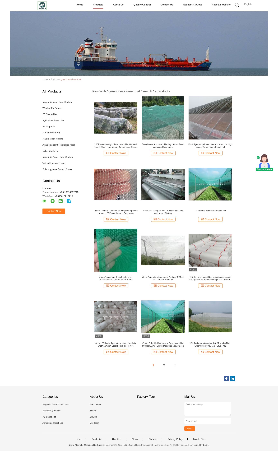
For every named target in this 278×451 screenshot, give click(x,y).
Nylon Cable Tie (50, 151)
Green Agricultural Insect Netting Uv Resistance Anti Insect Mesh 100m (115, 278)
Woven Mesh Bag (51, 132)
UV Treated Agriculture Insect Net (210, 210)
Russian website (221, 4)
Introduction (95, 404)
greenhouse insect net (71, 79)
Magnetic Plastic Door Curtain (57, 157)
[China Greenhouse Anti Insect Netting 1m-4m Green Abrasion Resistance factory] (163, 117)
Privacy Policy (175, 439)
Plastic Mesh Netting (52, 138)
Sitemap (152, 439)
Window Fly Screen (52, 108)
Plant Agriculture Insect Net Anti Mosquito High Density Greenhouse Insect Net (210, 145)
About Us (118, 4)
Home (79, 4)
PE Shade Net (49, 114)
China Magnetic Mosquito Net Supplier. (87, 445)
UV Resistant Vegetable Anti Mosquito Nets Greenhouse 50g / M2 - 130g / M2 (210, 344)
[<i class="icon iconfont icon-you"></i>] (174, 365)
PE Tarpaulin (48, 126)
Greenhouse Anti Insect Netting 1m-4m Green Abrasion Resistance (163, 145)
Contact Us (167, 4)
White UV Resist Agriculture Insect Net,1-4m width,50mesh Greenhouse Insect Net (115, 344)
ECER (206, 445)
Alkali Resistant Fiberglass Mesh (58, 145)
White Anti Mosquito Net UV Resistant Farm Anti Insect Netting (163, 211)
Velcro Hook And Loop (53, 163)
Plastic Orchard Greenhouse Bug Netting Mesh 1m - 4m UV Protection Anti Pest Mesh (116, 211)
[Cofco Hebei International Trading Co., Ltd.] (42, 5)
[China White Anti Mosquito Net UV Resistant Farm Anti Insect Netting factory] (163, 184)
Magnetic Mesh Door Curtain (57, 102)
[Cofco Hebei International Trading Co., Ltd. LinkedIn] (232, 378)
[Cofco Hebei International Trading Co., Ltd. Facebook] (226, 378)
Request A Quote (192, 4)
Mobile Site (199, 439)
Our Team (94, 423)
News (135, 439)
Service (93, 417)
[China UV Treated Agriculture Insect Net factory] (210, 184)
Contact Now (53, 211)
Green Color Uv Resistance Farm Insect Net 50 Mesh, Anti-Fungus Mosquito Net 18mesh (163, 344)
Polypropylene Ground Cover (57, 169)
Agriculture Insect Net (53, 120)
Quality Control (142, 4)
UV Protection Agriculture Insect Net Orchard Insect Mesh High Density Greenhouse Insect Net (115, 145)
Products (98, 4)
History (93, 410)
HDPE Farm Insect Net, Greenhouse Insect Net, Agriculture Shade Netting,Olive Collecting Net (210, 278)
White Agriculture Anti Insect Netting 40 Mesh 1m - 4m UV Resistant (163, 278)
